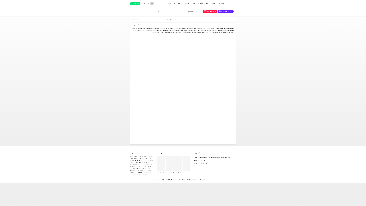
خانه (138, 19)
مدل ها (208, 3)
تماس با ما (193, 3)
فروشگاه (214, 3)
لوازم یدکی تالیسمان (141, 175)
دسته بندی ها (201, 3)
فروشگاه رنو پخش (211, 11)
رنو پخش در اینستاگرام (226, 11)
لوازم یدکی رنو (148, 157)
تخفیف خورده (180, 3)
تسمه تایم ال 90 (148, 173)
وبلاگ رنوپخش (171, 3)
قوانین (187, 3)
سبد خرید (136, 4)
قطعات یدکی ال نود (138, 171)
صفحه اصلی (221, 3)
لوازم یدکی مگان (135, 173)
